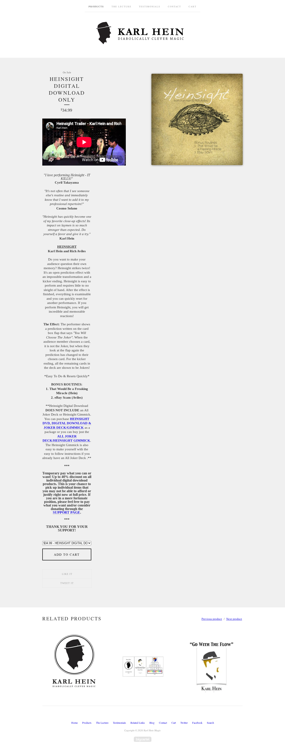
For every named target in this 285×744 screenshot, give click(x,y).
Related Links (137, 722)
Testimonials (149, 6)
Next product (234, 619)
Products (96, 6)
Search (210, 722)
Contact (174, 6)
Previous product (212, 619)
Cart (192, 6)
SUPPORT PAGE (66, 512)
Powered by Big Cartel (142, 739)
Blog (152, 722)
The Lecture (121, 6)
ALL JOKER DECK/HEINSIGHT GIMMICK (66, 439)
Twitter (184, 722)
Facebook (197, 722)
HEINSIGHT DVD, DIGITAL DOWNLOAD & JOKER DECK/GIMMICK (67, 423)
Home (74, 722)
